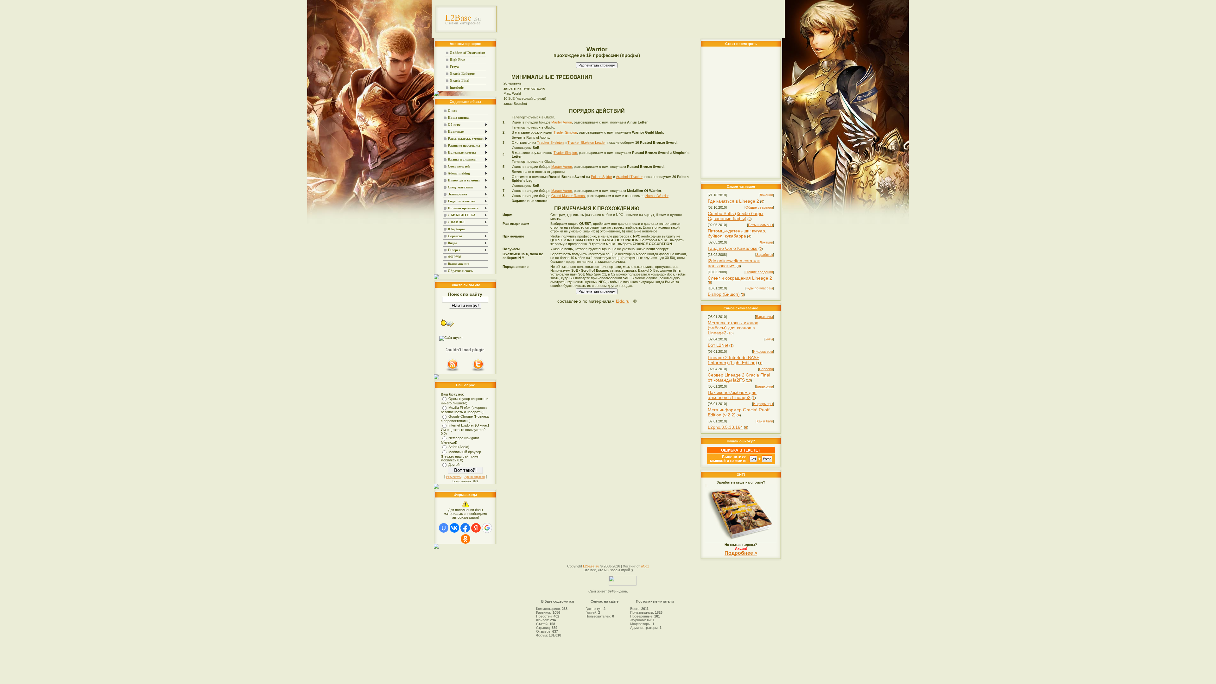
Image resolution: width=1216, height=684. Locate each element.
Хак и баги (765, 421)
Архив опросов (475, 476)
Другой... (455, 464)
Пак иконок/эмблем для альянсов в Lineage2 (732, 395)
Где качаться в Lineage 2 (733, 201)
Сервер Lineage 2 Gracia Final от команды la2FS (739, 377)
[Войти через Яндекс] (476, 528)
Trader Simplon (565, 132)
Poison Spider (601, 177)
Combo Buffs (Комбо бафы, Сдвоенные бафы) (736, 216)
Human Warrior (656, 196)
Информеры (763, 351)
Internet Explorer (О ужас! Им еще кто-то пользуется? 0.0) (465, 429)
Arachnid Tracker (629, 177)
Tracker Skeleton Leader (586, 142)
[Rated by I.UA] (622, 584)
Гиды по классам (759, 288)
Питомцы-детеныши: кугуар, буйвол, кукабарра (737, 233)
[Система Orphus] (741, 463)
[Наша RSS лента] (452, 371)
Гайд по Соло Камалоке (732, 248)
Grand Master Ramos (568, 196)
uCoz (645, 566)
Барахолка (764, 317)
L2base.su (591, 566)
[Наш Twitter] (478, 371)
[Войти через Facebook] (465, 528)
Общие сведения (759, 207)
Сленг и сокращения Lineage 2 (740, 278)
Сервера (766, 369)
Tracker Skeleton (550, 142)
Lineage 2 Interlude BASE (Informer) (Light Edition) (733, 360)
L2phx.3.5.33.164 (725, 427)
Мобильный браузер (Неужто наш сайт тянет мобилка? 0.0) (461, 456)
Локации (766, 195)
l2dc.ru (623, 301)
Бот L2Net (718, 345)
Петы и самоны (760, 225)
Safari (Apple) (458, 447)
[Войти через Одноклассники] (465, 539)
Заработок (764, 254)
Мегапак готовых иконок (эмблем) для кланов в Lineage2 (733, 327)
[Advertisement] (641, 19)
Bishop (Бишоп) (724, 294)
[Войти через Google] (487, 528)
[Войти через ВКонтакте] (454, 528)
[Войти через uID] (443, 528)
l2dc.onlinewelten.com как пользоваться (734, 263)
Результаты (453, 476)
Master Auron (561, 122)
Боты (769, 339)
